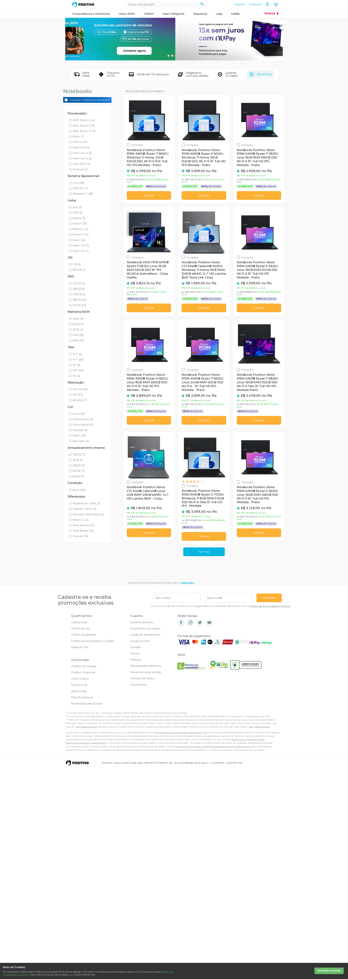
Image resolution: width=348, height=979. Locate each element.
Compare (137, 145)
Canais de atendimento (145, 634)
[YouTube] (209, 623)
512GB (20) (79, 305)
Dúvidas (135, 647)
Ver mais (203, 551)
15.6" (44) (78, 370)
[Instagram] (190, 623)
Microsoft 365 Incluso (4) (88, 514)
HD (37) (77, 394)
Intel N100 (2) (81, 164)
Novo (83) (78, 490)
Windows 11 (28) (82, 193)
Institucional (79, 622)
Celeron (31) (80, 142)
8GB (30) (78, 340)
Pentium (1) (80, 169)
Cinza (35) (78, 413)
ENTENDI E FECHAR (329, 970)
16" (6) (76, 376)
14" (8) (76, 365)
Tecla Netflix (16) (82, 530)
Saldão (235, 13)
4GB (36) (78, 335)
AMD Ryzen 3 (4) (83, 120)
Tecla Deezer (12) (83, 525)
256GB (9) (78, 465)
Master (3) (79, 218)
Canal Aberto (138, 684)
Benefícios (264, 74)
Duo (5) (77, 207)
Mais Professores (82, 697)
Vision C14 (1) (80, 245)
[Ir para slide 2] (172, 56)
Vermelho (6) (80, 441)
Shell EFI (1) (79, 188)
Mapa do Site (79, 647)
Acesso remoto (140, 641)
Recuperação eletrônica (145, 665)
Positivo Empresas (83, 672)
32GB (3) (77, 329)
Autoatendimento (142, 622)
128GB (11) (79, 454)
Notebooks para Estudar (87, 703)
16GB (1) (77, 460)
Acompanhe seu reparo (145, 628)
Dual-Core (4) (81, 147)
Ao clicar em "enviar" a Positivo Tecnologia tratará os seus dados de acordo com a (220, 606)
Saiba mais (187, 582)
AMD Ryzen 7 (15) (84, 131)
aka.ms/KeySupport (86, 726)
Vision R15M (127, 13)
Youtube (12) (80, 536)
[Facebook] (181, 623)
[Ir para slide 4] (179, 56)
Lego (219, 13)
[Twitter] (200, 623)
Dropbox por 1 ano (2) (86, 503)
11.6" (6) (77, 354)
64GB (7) (78, 476)
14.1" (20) (78, 359)
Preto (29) (79, 435)
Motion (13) (79, 223)
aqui (71, 974)
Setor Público (80, 678)
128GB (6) (78, 288)
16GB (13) (78, 318)
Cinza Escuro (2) (82, 419)
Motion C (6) (80, 229)
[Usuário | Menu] (267, 4)
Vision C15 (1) (80, 251)
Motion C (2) (80, 520)
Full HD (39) (80, 389)
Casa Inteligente (174, 13)
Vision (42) (79, 240)
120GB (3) (78, 283)
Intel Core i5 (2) (82, 158)
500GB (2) (78, 269)
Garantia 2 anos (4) (84, 508)
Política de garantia (83, 634)
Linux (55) (78, 182)
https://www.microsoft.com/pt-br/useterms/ (178, 732)
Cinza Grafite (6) (82, 424)
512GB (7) (78, 471)
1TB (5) (76, 264)
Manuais (135, 659)
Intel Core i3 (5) (82, 153)
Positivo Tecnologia (83, 666)
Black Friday (79, 691)
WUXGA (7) (79, 400)
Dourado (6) (80, 430)
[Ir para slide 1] (168, 56)
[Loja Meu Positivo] (83, 4)
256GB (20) (79, 299)
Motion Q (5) (80, 234)
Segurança (200, 13)
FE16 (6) (77, 212)
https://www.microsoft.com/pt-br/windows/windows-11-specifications (213, 746)
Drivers (134, 653)
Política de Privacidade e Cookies (270, 606)
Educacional (79, 685)
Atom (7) (78, 136)
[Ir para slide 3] (176, 56)
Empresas (255, 4)
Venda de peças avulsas (145, 672)
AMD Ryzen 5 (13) (83, 125)
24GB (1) (77, 324)
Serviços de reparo (142, 678)
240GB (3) (78, 294)
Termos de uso (80, 628)
